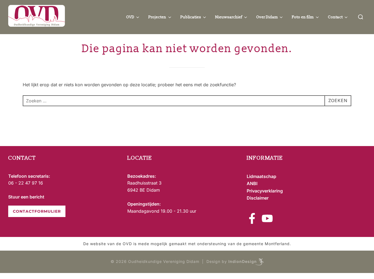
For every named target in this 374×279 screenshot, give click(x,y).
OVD (130, 17)
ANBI (252, 183)
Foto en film (303, 17)
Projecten (157, 17)
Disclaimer (258, 198)
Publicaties (190, 17)
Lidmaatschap (261, 176)
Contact (335, 17)
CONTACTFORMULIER (37, 211)
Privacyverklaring (265, 191)
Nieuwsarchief (228, 17)
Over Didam (267, 17)
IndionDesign (242, 261)
